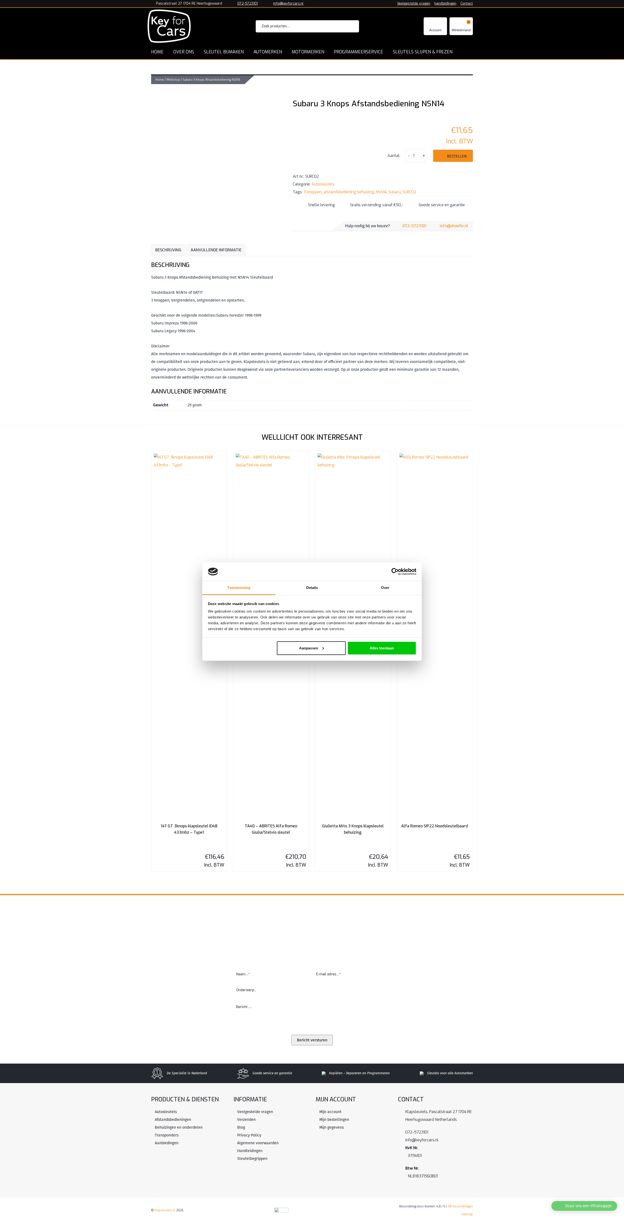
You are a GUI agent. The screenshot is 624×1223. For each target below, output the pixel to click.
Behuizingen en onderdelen (179, 1127)
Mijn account (330, 1111)
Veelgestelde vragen (413, 3)
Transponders (166, 1135)
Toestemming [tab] (238, 588)
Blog (241, 1127)
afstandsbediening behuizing (348, 192)
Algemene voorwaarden (258, 1143)
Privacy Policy (249, 1135)
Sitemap (467, 1214)
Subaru (394, 192)
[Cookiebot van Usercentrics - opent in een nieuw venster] (395, 571)
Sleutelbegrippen (252, 1158)
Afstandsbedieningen (173, 1119)
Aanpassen (308, 648)
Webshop (173, 80)
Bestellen (457, 156)
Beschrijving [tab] (168, 250)
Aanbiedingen (166, 1143)
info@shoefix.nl (454, 225)
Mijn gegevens (331, 1127)
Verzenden (246, 1119)
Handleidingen (250, 1150)
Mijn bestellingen (334, 1119)
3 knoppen (312, 192)
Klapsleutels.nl (165, 1210)
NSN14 (381, 192)
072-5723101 (247, 3)
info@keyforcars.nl (288, 3)
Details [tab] (312, 588)
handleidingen (445, 3)
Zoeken (348, 26)
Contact (466, 3)
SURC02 (409, 192)
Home (160, 80)
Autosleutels (323, 184)
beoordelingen (460, 1206)
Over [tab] (385, 588)
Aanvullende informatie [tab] (216, 250)
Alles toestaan (382, 648)
